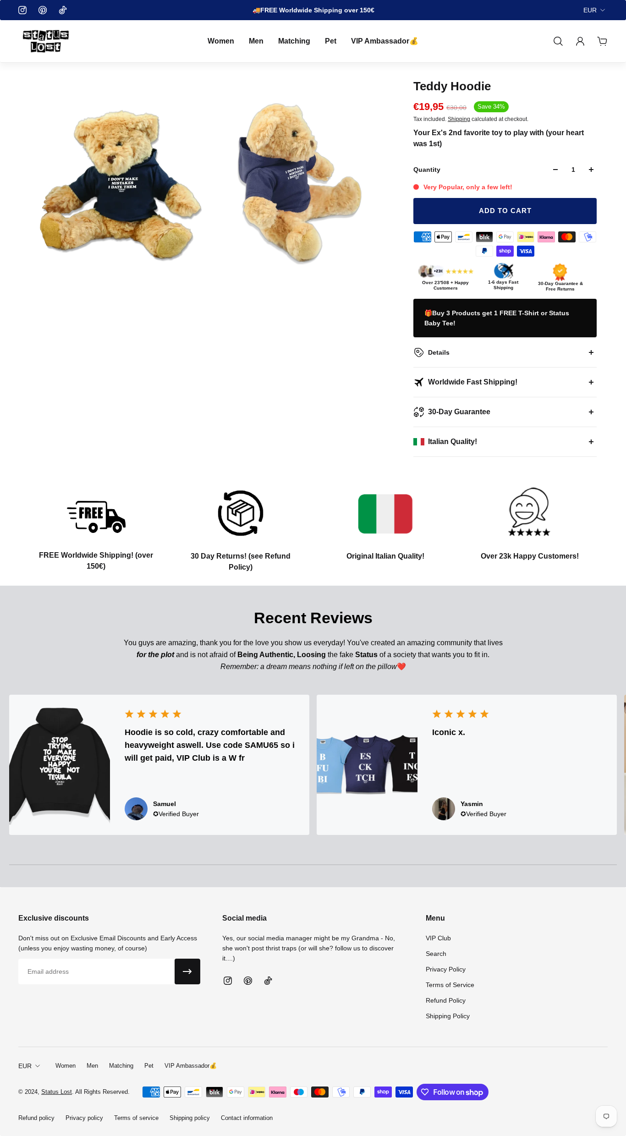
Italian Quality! (452, 441)
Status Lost (56, 1091)
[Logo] (45, 41)
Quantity (426, 169)
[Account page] (580, 41)
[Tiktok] (63, 10)
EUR (590, 10)
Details (439, 352)
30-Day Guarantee (459, 412)
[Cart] (602, 41)
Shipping (459, 119)
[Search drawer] (558, 41)
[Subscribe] (187, 971)
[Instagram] (22, 10)
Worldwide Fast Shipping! (472, 382)
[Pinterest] (43, 10)
